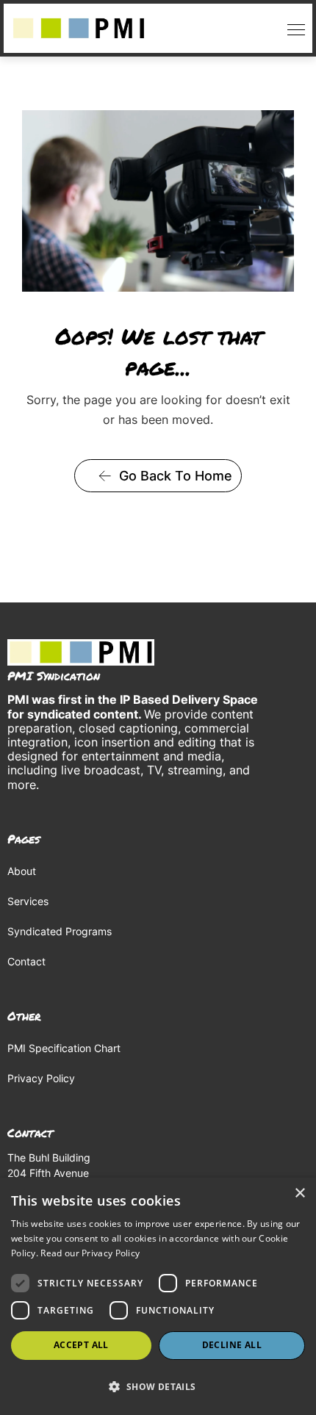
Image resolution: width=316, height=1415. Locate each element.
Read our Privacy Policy (90, 1253)
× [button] (299, 1193)
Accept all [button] (81, 1345)
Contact (26, 961)
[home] (78, 28)
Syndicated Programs (59, 931)
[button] (292, 28)
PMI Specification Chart (64, 1048)
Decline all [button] (232, 1345)
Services (28, 901)
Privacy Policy (41, 1078)
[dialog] (158, 1296)
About (21, 871)
